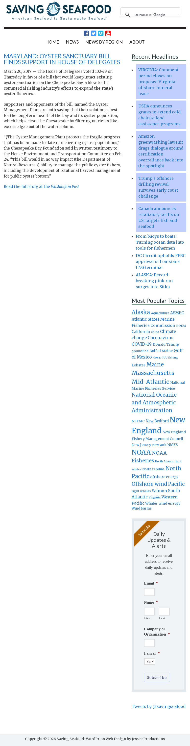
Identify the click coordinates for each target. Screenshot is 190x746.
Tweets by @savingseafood (159, 706)
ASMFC (177, 312)
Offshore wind (149, 484)
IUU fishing (170, 357)
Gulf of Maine (161, 351)
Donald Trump (166, 344)
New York (159, 445)
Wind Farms (142, 508)
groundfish (140, 351)
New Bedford (157, 421)
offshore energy (164, 477)
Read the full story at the (41, 186)
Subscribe (157, 677)
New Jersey (141, 444)
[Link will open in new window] (84, 33)
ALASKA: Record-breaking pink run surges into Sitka (154, 280)
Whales (151, 503)
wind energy (169, 503)
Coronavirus (160, 337)
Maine (155, 364)
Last (162, 618)
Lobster (138, 365)
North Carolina (153, 469)
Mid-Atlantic (150, 381)
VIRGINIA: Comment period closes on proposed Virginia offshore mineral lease (158, 81)
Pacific (176, 484)
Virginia (155, 497)
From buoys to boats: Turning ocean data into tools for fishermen (160, 242)
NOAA (141, 452)
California (141, 331)
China (155, 332)
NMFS (172, 444)
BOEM (181, 326)
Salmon (159, 490)
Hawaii (157, 357)
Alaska (141, 312)
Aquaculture (160, 313)
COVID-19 (142, 344)
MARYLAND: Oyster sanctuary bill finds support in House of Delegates (62, 58)
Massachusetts (153, 372)
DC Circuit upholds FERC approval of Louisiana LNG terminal (161, 261)
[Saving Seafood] (58, 19)
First (147, 618)
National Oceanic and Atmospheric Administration (154, 402)
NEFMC (138, 421)
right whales (141, 491)
